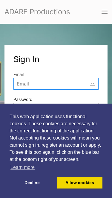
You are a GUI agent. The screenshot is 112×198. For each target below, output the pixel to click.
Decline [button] (32, 182)
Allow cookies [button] (79, 182)
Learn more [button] (22, 167)
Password (23, 99)
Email (18, 74)
